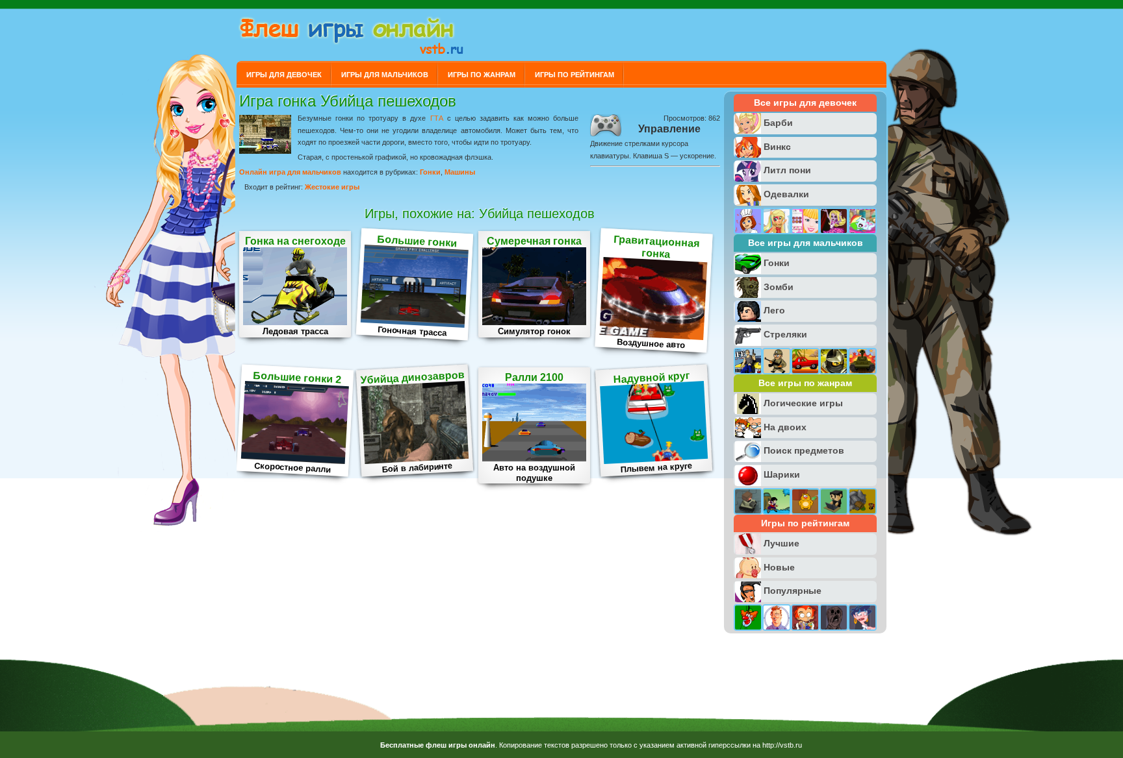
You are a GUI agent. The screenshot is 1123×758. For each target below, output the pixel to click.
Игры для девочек (284, 75)
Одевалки (786, 194)
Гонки (430, 172)
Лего (774, 310)
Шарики (782, 474)
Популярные (792, 590)
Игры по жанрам (481, 75)
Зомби (779, 287)
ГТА (436, 118)
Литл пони (787, 170)
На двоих (785, 427)
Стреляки (785, 334)
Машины (460, 172)
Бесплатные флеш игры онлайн (437, 745)
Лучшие (781, 543)
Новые (779, 567)
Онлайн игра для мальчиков (290, 172)
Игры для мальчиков (384, 75)
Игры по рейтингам (574, 75)
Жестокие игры (332, 187)
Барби (778, 122)
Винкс (777, 146)
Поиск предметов (804, 450)
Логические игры (803, 403)
